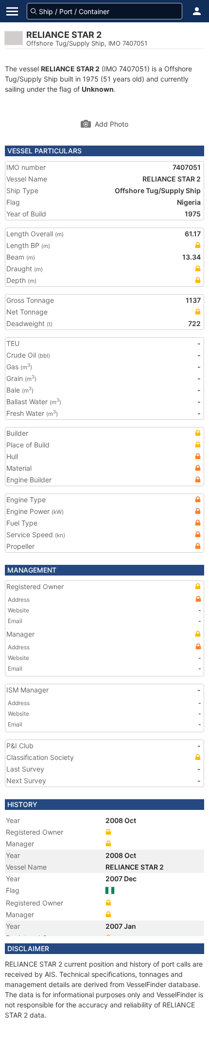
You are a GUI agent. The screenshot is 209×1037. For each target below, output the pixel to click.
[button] (197, 11)
